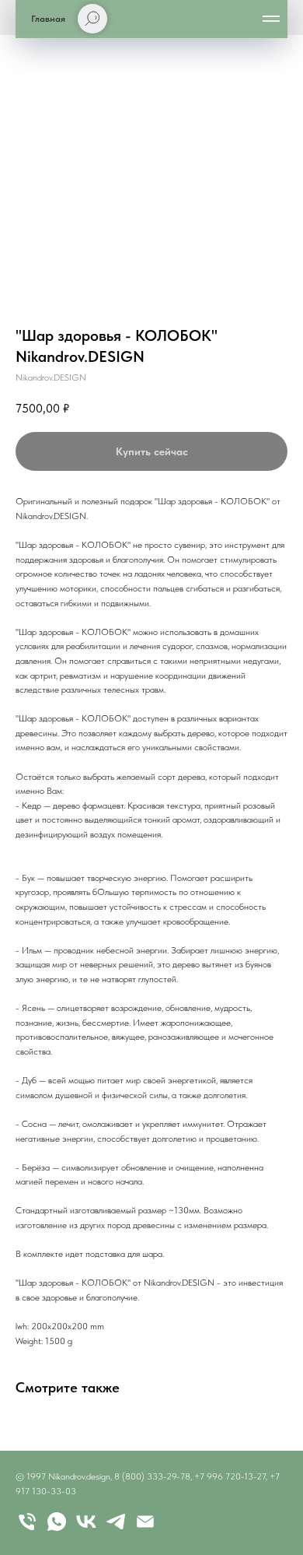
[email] (145, 1521)
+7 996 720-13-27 (230, 1476)
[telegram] (115, 1521)
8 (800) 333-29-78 (152, 1476)
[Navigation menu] (271, 19)
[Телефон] (27, 1521)
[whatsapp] (56, 1521)
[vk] (86, 1521)
